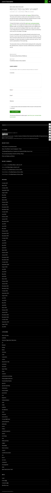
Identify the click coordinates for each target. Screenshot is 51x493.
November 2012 (5, 259)
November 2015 (5, 209)
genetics (4, 383)
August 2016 (4, 192)
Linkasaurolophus (5, 400)
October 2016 (5, 187)
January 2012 (5, 283)
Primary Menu (49, 1)
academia (4, 337)
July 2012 (4, 269)
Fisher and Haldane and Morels (8, 156)
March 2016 (4, 199)
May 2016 (4, 195)
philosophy (4, 424)
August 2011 (4, 295)
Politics (3, 428)
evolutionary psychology (7, 376)
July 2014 (4, 223)
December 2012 (5, 257)
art (2, 342)
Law (3, 395)
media (3, 404)
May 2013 (4, 245)
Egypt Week (4, 368)
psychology (4, 435)
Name (11, 89)
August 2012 (4, 266)
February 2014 (5, 231)
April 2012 (4, 276)
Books (3, 349)
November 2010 (5, 317)
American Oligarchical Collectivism (9, 340)
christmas (4, 352)
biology (3, 347)
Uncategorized (5, 464)
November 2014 (5, 221)
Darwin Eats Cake (5, 361)
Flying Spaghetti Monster (7, 378)
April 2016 (4, 197)
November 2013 (5, 235)
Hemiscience (4, 388)
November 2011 (5, 288)
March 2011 (4, 307)
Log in (3, 478)
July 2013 (4, 240)
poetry (3, 426)
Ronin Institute (5, 447)
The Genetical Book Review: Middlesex (18, 55)
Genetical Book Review (7, 380)
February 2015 (5, 216)
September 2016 (5, 190)
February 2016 (5, 202)
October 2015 (5, 211)
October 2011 (5, 290)
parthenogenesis (5, 421)
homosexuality (5, 390)
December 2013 (5, 233)
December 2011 (5, 286)
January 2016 (5, 204)
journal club (4, 392)
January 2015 (5, 219)
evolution (4, 373)
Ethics (3, 371)
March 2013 (4, 250)
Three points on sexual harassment (9, 146)
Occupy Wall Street (6, 419)
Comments (5, 482)
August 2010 (4, 324)
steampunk (4, 462)
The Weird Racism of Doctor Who (15, 169)
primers (3, 433)
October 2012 (5, 262)
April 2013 (4, 247)
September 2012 (5, 264)
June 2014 (4, 226)
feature (29, 15)
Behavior (4, 345)
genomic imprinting (6, 385)
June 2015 (4, 214)
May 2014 (4, 228)
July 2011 (4, 298)
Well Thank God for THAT (7, 469)
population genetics (6, 431)
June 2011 (4, 300)
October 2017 (5, 183)
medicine (4, 407)
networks (4, 414)
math (11, 6)
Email (11, 95)
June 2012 (4, 271)
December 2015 (5, 207)
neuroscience (5, 416)
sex (2, 455)
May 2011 (4, 302)
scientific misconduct (6, 452)
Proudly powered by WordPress (7, 491)
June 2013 (4, 242)
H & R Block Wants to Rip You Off (15, 164)
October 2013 (5, 238)
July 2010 (4, 326)
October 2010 (5, 319)
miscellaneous (5, 409)
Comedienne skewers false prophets (18, 60)
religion (3, 443)
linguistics (4, 397)
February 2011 (5, 309)
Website (12, 101)
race (3, 438)
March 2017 (4, 185)
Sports (3, 457)
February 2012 (5, 281)
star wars (4, 459)
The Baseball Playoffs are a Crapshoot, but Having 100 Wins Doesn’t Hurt (17, 151)
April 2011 (4, 305)
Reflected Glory (19, 6)
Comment (12, 72)
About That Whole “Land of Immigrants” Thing (11, 148)
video (3, 467)
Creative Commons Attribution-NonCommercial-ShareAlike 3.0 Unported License (31, 136)
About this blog (5, 335)
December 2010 (5, 314)
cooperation (4, 356)
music (14, 6)
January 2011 (5, 312)
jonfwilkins (22, 11)
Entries (4, 480)
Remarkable (4, 445)
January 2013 (5, 254)
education (4, 366)
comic (3, 354)
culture (3, 359)
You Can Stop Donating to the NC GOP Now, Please (13, 153)
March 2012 (4, 278)
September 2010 (5, 321)
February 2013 (5, 252)
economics (4, 364)
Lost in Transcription (7, 1)
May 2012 (4, 274)
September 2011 (5, 293)
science (3, 450)
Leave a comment (30, 11)
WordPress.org (5, 485)
